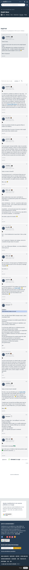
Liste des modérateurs (14, 474)
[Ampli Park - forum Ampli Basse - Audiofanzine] (6, 1)
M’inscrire (17, 548)
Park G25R (17, 288)
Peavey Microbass (12, 104)
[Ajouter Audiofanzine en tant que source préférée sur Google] (7, 514)
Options (5, 459)
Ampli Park (4, 29)
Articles (3, 14)
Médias (8, 14)
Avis (12, 14)
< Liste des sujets (24, 459)
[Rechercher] (21, 81)
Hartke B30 (22, 392)
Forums (21, 14)
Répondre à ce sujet (15, 459)
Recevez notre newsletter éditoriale (9, 545)
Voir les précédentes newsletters (8, 551)
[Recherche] (2, 5)
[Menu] (27, 4)
